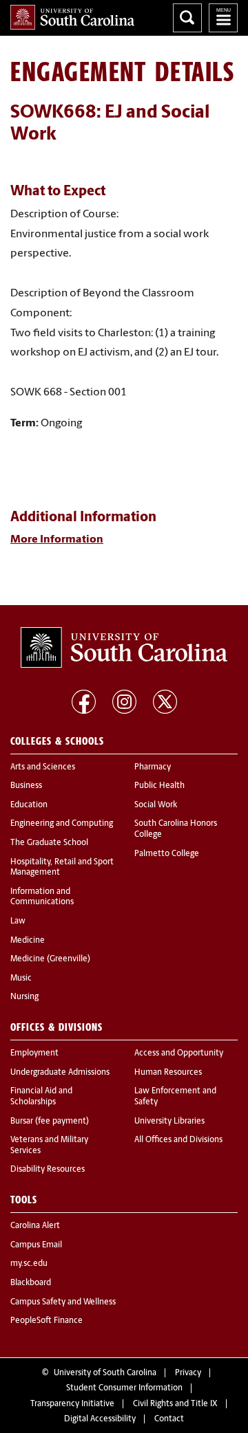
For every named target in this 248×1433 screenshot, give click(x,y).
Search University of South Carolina (187, 17)
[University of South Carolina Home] (72, 17)
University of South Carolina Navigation (223, 17)
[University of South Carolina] (124, 647)
